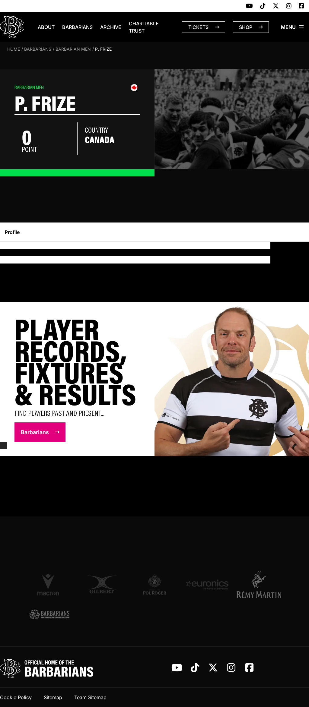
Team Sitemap (90, 697)
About (46, 27)
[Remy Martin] (260, 584)
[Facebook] (301, 6)
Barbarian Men (73, 49)
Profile (12, 232)
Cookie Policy (16, 697)
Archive (110, 27)
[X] (276, 6)
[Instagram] (288, 6)
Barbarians (77, 27)
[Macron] (49, 584)
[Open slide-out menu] (292, 27)
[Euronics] (207, 584)
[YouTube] (249, 6)
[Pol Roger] (154, 584)
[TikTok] (263, 6)
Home (13, 49)
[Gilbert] (101, 584)
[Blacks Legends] (49, 614)
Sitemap (53, 697)
